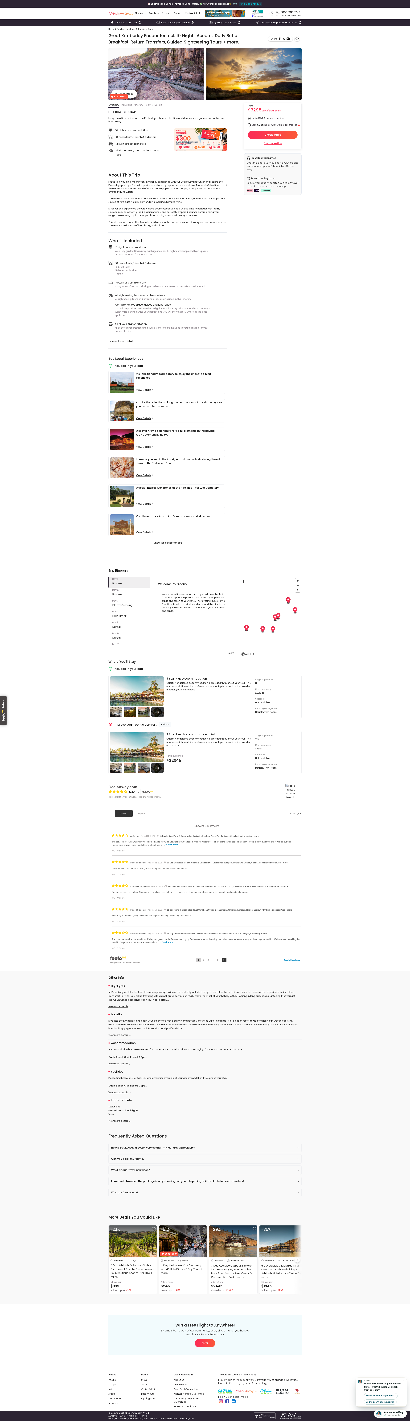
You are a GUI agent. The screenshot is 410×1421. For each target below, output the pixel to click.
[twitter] (284, 39)
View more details (118, 1006)
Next (230, 653)
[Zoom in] (297, 580)
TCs (234, 3)
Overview (113, 104)
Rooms (149, 104)
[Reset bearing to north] (297, 590)
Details (158, 104)
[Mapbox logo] (248, 654)
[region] (271, 617)
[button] (129, 582)
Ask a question (273, 143)
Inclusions (126, 104)
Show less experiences (168, 543)
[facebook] (280, 39)
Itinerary (138, 104)
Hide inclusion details (121, 341)
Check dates (272, 135)
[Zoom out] (297, 585)
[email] (288, 39)
